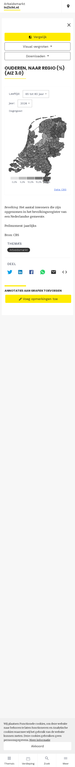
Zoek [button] (47, 763)
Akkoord (37, 746)
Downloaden (36, 56)
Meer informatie (39, 740)
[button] (68, 6)
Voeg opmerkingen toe (40, 299)
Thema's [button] (9, 763)
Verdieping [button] (28, 763)
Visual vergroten (36, 46)
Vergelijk (40, 37)
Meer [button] (66, 763)
